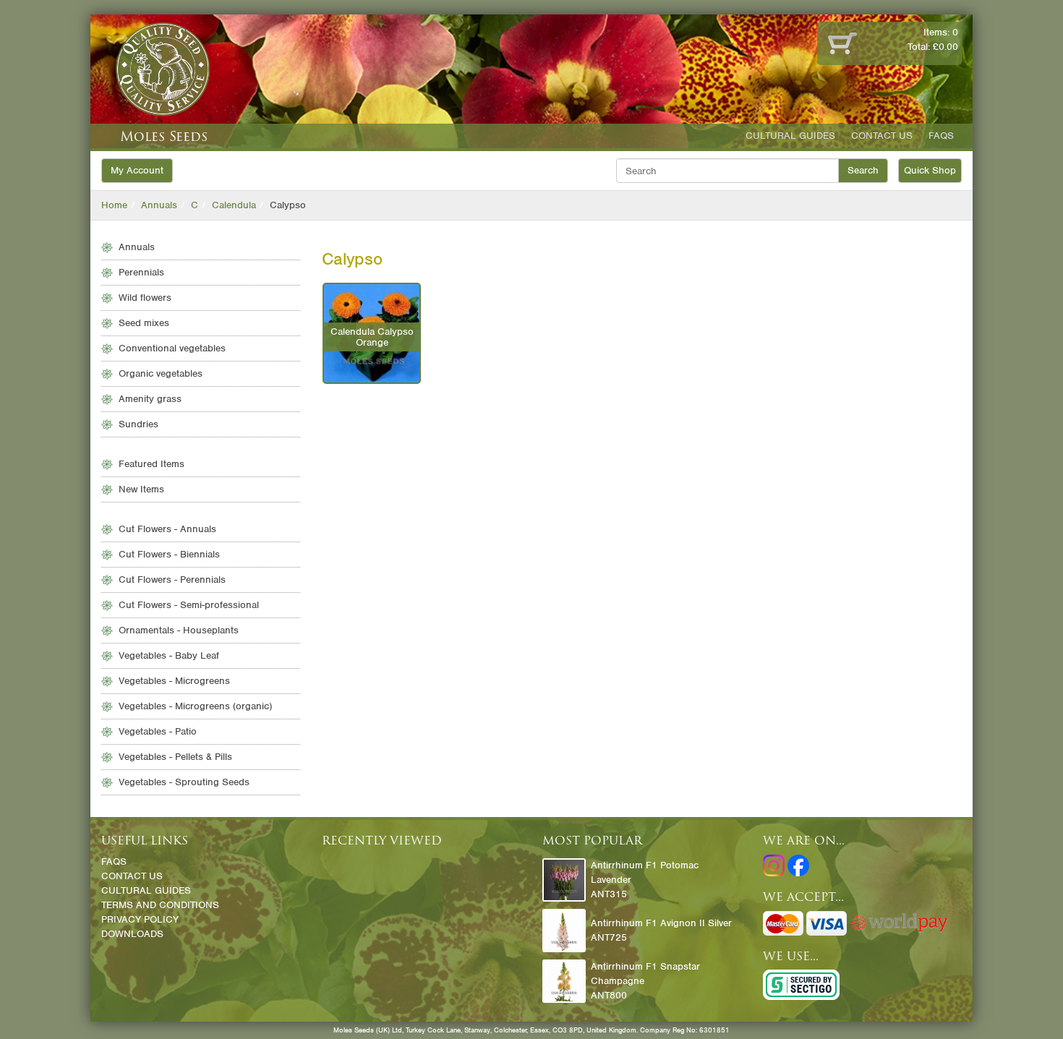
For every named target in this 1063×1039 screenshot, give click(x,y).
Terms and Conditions (160, 905)
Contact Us (882, 135)
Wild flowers (145, 297)
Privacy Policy (140, 919)
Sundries (138, 424)
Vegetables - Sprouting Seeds (184, 782)
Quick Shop (930, 170)
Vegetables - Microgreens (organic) (195, 706)
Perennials (141, 272)
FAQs (941, 135)
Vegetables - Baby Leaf (169, 655)
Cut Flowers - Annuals (167, 529)
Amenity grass (150, 399)
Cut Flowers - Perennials (172, 579)
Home (114, 205)
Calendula (234, 205)
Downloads (132, 934)
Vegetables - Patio (158, 731)
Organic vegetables (160, 373)
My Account (137, 170)
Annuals (159, 205)
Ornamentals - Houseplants (179, 630)
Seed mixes (144, 323)
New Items (141, 489)
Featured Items (151, 464)
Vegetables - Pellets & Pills (175, 757)
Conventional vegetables (172, 348)
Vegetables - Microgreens (174, 681)
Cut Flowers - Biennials (169, 554)
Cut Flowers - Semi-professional (189, 605)
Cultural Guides (790, 135)
